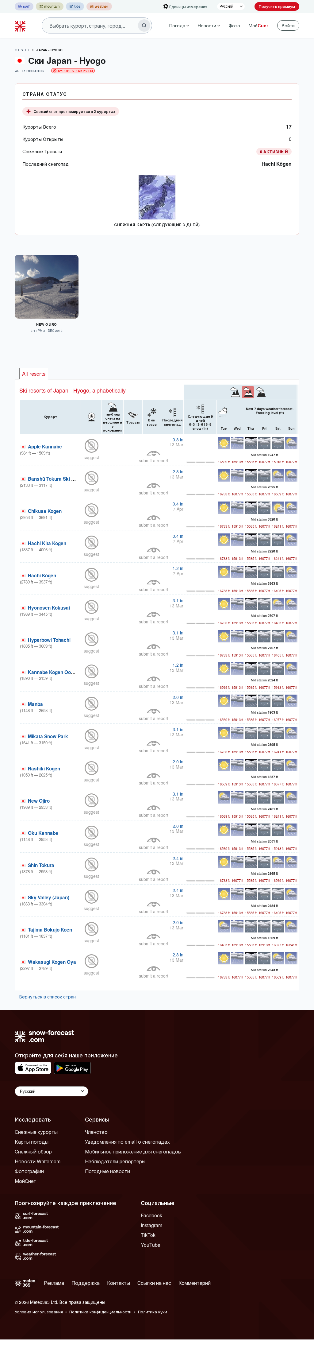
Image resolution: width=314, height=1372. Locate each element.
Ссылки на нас (154, 1282)
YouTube (150, 1244)
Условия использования (39, 1312)
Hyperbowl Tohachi (49, 640)
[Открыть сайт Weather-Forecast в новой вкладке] (99, 6)
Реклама (54, 1282)
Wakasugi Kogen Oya (52, 962)
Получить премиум (277, 6)
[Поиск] (144, 25)
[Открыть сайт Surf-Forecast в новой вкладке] (24, 6)
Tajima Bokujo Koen (50, 929)
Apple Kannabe (45, 446)
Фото (234, 25)
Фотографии (29, 1171)
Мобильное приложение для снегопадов (133, 1151)
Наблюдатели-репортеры (115, 1161)
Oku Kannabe (43, 833)
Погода (177, 25)
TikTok (148, 1234)
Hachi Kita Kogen (47, 543)
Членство (96, 1131)
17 (289, 126)
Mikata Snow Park (48, 736)
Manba (35, 704)
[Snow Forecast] (21, 25)
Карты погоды (31, 1141)
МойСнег (25, 1180)
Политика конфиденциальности (100, 1312)
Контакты (118, 1282)
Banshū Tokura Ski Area (55, 478)
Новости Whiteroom (37, 1161)
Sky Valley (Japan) (48, 897)
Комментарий (194, 1282)
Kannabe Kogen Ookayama (58, 672)
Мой (259, 25)
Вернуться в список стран (47, 997)
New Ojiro (46, 324)
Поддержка (85, 1282)
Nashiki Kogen (44, 768)
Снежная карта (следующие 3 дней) (157, 224)
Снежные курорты (36, 1131)
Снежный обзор (33, 1151)
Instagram (151, 1225)
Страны (22, 50)
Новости (207, 25)
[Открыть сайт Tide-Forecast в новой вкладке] (75, 6)
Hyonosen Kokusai (49, 607)
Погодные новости (107, 1171)
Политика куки (152, 1312)
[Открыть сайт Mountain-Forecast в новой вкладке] (49, 6)
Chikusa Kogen (45, 511)
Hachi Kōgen (277, 163)
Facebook (151, 1215)
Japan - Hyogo (49, 50)
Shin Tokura (41, 865)
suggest (91, 457)
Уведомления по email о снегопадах (127, 1141)
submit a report (153, 460)
